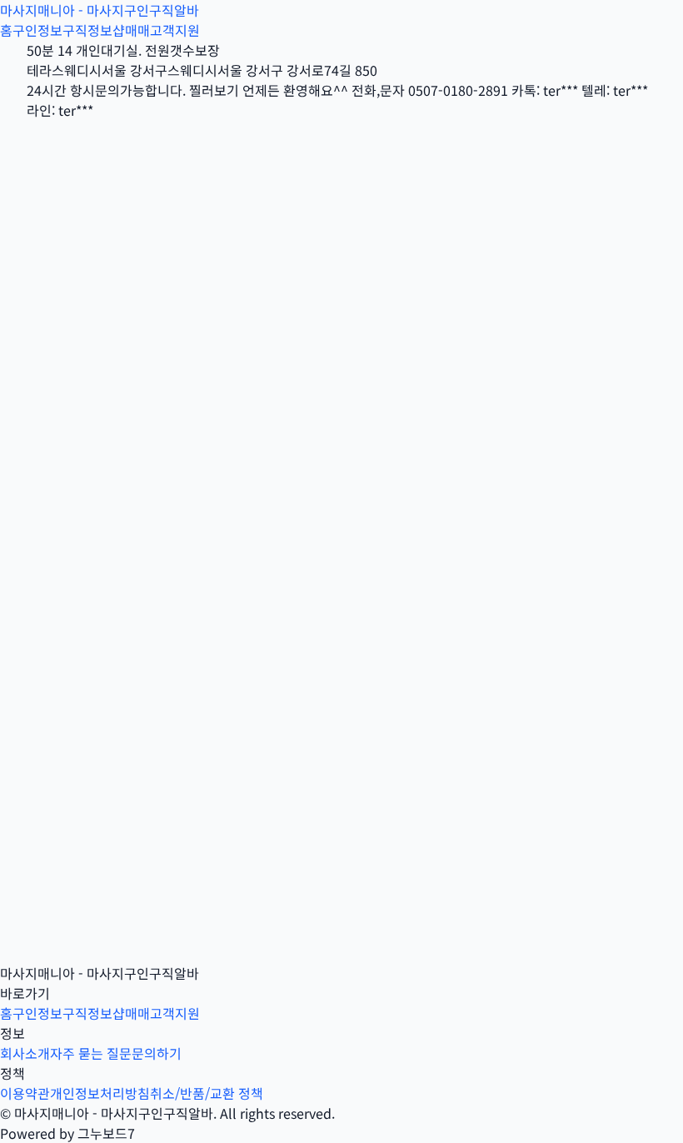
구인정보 (37, 30)
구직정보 (87, 30)
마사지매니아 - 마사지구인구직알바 (99, 10)
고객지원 (175, 30)
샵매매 (131, 30)
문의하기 (157, 1053)
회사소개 (25, 1053)
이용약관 (25, 1093)
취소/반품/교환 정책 (206, 1093)
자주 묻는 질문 (91, 1053)
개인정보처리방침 (100, 1093)
